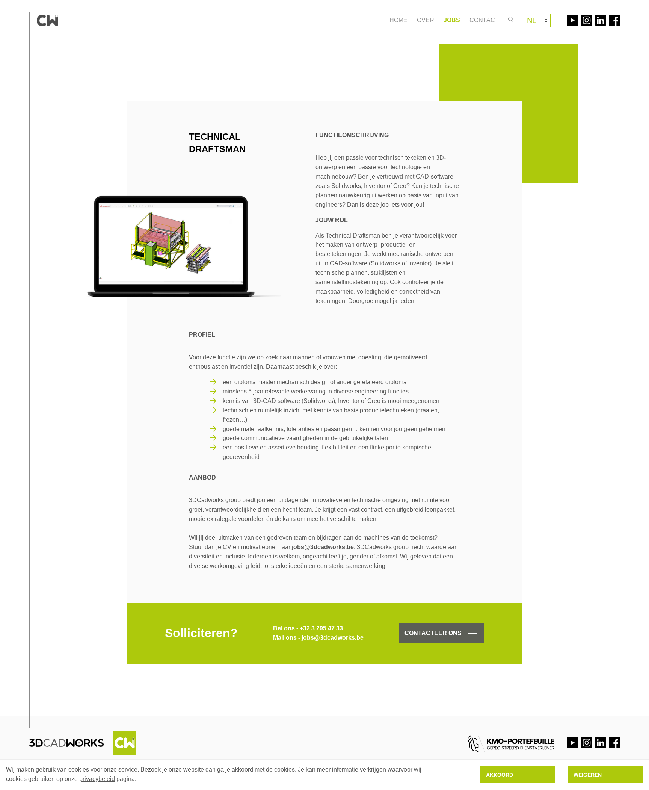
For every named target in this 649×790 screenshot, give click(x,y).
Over (425, 20)
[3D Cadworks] (82, 743)
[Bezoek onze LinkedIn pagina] (600, 20)
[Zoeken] (510, 19)
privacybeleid (97, 779)
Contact (484, 20)
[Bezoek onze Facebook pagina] (614, 20)
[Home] (47, 20)
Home (398, 20)
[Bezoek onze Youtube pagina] (572, 20)
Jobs (452, 20)
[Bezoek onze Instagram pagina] (586, 20)
